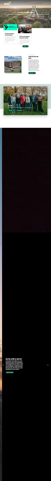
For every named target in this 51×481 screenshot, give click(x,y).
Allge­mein (6, 25)
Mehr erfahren (8, 372)
